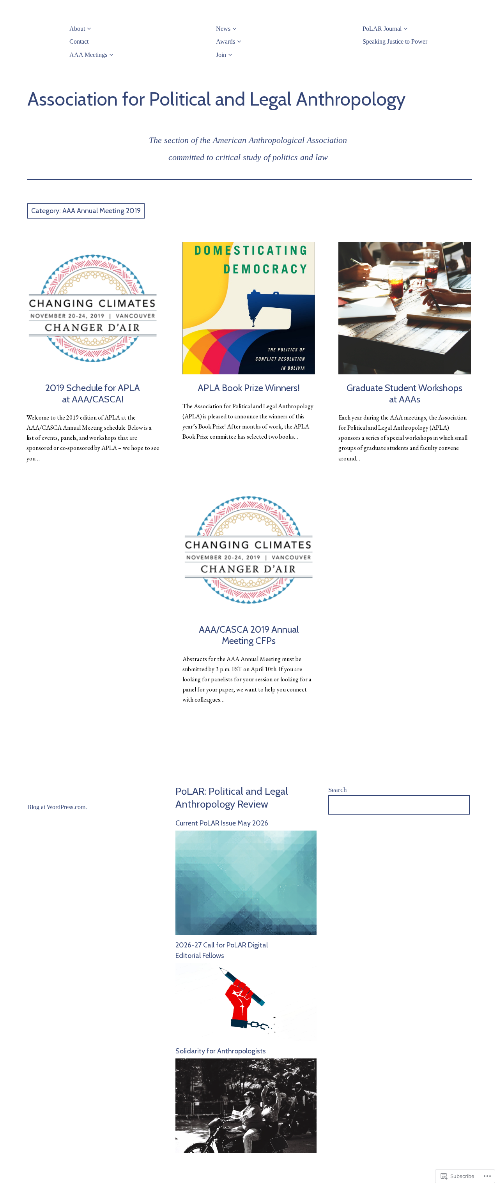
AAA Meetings (88, 54)
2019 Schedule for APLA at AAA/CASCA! (92, 393)
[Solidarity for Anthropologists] (246, 1150)
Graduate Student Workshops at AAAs (404, 393)
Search (337, 790)
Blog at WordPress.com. (57, 807)
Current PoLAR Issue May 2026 (221, 823)
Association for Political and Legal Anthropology (216, 99)
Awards (225, 41)
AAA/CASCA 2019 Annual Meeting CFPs (249, 635)
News (223, 28)
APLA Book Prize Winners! (249, 387)
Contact (78, 41)
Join (221, 54)
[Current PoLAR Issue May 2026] (246, 932)
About (77, 28)
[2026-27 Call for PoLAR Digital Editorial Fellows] (246, 1038)
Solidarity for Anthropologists (220, 1051)
